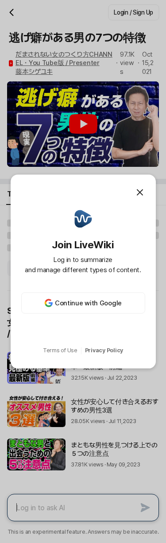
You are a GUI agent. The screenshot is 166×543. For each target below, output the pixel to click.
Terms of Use (60, 350)
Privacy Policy (104, 350)
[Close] (140, 192)
